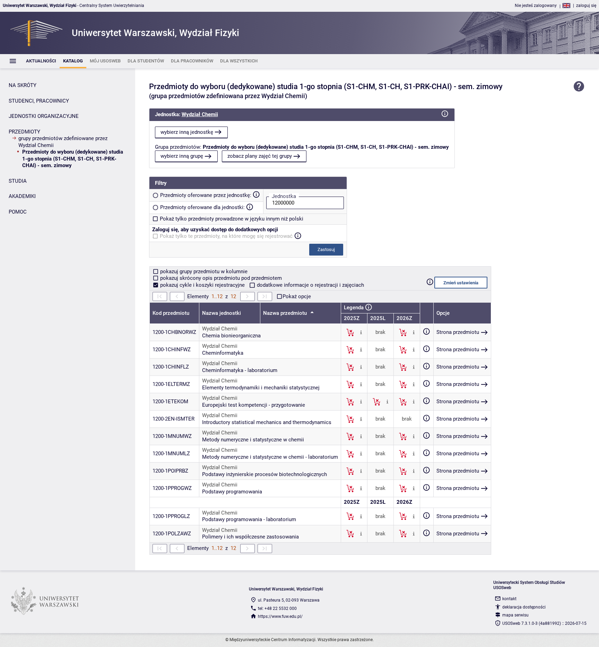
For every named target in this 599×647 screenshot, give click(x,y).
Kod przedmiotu (171, 313)
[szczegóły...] (361, 332)
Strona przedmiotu (457, 332)
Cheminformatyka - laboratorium (239, 370)
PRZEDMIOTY (24, 132)
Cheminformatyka (222, 353)
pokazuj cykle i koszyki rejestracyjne (202, 285)
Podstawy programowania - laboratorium (249, 519)
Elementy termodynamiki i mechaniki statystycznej (261, 388)
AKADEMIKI (22, 196)
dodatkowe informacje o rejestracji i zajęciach (309, 285)
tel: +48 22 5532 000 (277, 608)
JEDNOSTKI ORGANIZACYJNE (44, 116)
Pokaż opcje (297, 296)
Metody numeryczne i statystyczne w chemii (253, 440)
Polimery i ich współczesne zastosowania (250, 537)
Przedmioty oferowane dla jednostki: (202, 207)
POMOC (18, 212)
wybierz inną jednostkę (186, 132)
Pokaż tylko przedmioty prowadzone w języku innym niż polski (231, 219)
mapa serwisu (515, 615)
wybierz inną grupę (181, 156)
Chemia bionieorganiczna (231, 336)
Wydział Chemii (200, 114)
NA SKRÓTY (22, 85)
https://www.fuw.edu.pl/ (280, 616)
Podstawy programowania (232, 492)
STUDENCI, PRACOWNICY (39, 101)
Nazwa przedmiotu (285, 313)
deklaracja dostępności (524, 607)
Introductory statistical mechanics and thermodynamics (266, 422)
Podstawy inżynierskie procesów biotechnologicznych (264, 474)
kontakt (509, 598)
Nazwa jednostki (221, 313)
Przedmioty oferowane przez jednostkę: (206, 195)
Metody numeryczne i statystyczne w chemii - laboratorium (270, 457)
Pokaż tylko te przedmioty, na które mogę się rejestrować (226, 236)
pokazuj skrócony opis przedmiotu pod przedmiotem (220, 278)
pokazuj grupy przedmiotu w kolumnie (203, 271)
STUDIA (18, 181)
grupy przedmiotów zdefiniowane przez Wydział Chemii (62, 141)
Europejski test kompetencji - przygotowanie (253, 405)
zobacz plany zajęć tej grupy (259, 156)
